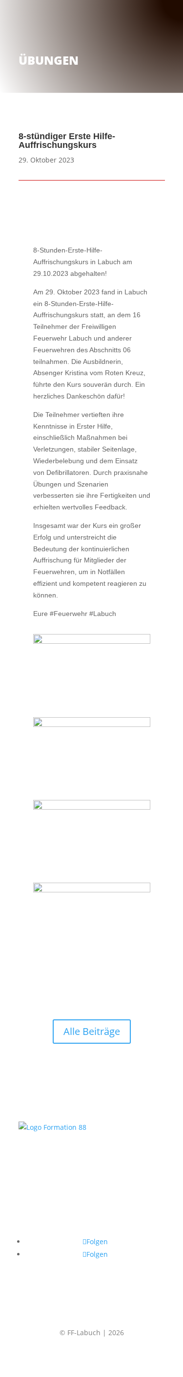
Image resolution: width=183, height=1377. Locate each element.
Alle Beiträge (91, 1031)
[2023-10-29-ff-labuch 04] (91, 890)
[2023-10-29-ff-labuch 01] (91, 641)
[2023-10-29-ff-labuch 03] (91, 807)
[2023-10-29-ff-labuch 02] (91, 724)
